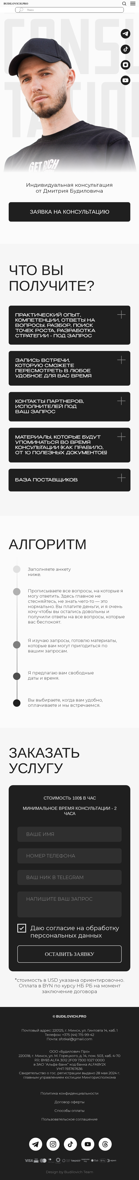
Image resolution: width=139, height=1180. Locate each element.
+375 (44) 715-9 (74, 1034)
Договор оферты (70, 1102)
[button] (124, 3)
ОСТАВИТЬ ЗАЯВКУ (69, 954)
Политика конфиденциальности (69, 1093)
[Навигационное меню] (132, 3)
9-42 (90, 1034)
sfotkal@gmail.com (75, 1039)
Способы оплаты (69, 1110)
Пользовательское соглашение (69, 1119)
